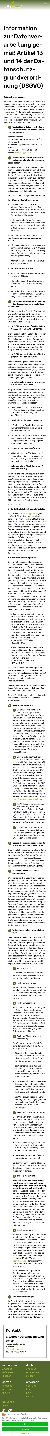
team (29, 1389)
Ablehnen (25, 1429)
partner (30, 1396)
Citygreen (32, 1382)
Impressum (25, 1434)
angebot (7, 1368)
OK (25, 1424)
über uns (31, 1385)
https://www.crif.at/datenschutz (27, 799)
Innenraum (9, 1365)
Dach (29, 1365)
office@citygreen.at (23, 152)
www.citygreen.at (30, 514)
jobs (28, 1392)
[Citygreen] (11, 9)
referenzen (8, 1372)
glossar (6, 1375)
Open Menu (45, 4)
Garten (6, 1382)
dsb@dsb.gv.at (19, 1261)
